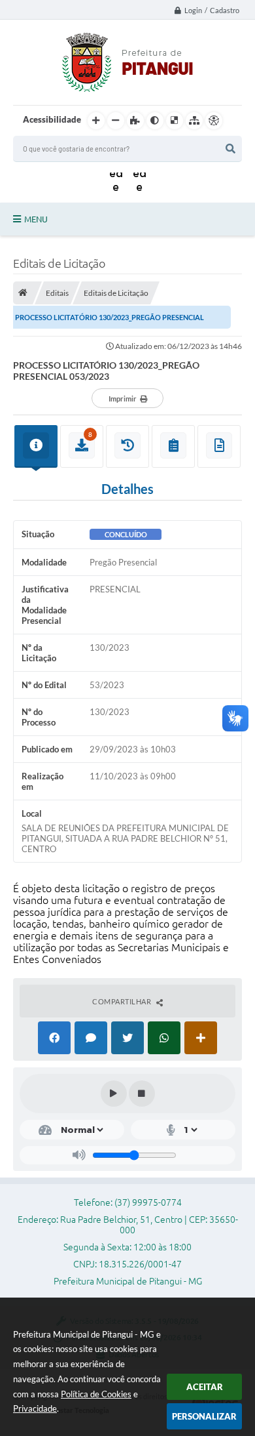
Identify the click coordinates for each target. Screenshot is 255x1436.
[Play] (114, 1093)
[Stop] (142, 1093)
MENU (36, 219)
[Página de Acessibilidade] (213, 120)
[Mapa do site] (194, 120)
